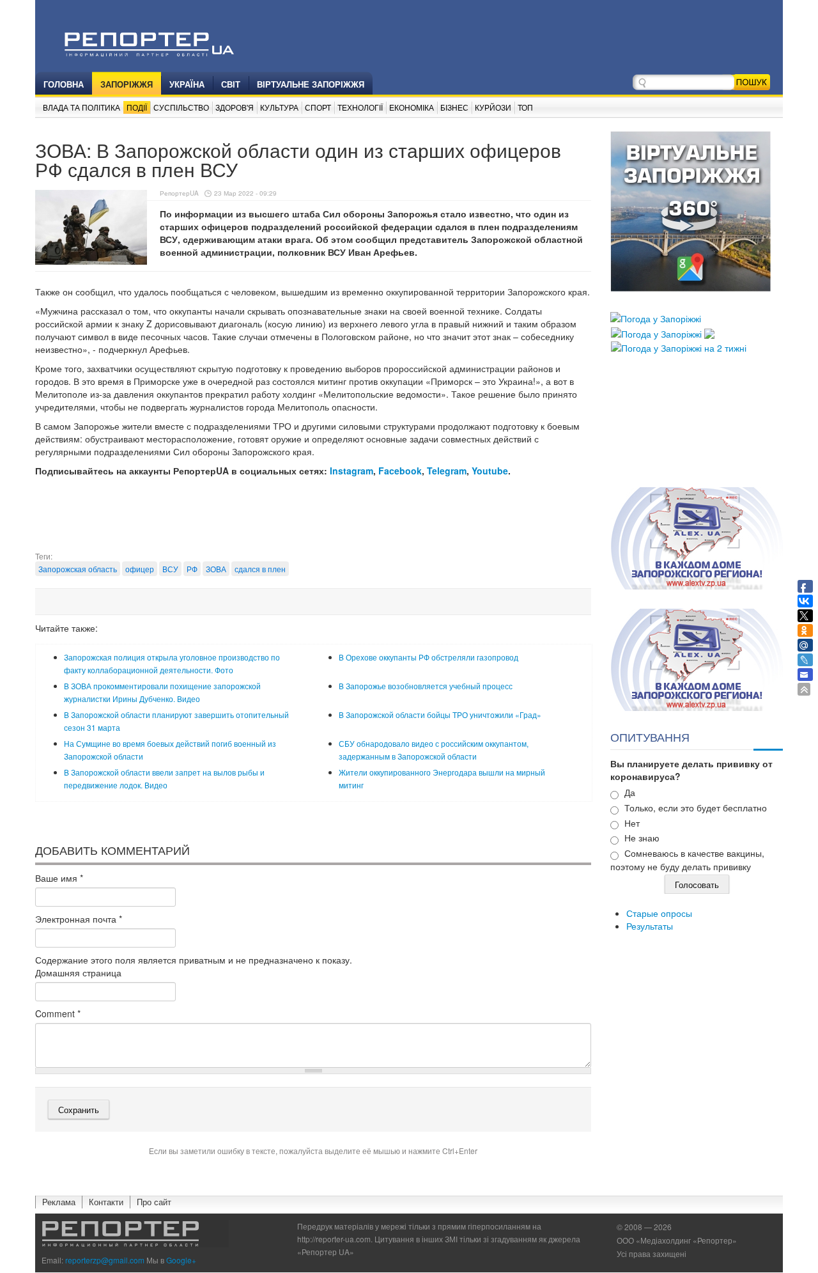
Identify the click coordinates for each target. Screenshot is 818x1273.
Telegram (447, 470)
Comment (58, 1013)
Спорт (318, 107)
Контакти (106, 1202)
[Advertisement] (313, 518)
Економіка (411, 107)
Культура (279, 107)
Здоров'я (234, 107)
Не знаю (642, 837)
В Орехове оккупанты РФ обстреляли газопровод (428, 657)
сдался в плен (260, 568)
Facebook (400, 470)
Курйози (493, 107)
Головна (63, 84)
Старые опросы (659, 913)
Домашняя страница (78, 972)
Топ (525, 107)
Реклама (58, 1202)
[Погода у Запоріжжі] (655, 317)
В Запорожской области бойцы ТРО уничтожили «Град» (440, 714)
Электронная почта (78, 918)
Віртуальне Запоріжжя (310, 84)
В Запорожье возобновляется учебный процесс (426, 685)
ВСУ (170, 568)
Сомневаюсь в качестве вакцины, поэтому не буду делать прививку (687, 860)
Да (629, 792)
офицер (139, 568)
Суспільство (181, 107)
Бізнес (454, 107)
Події (137, 107)
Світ (230, 84)
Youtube (490, 470)
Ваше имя (59, 877)
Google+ (181, 1259)
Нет (632, 822)
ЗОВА (216, 568)
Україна (186, 84)
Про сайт (154, 1202)
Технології (360, 107)
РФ (192, 568)
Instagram (351, 470)
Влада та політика (81, 107)
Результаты (649, 925)
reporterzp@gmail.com (104, 1259)
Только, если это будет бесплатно (695, 807)
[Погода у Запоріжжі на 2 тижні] (678, 346)
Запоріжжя (126, 84)
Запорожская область (77, 568)
